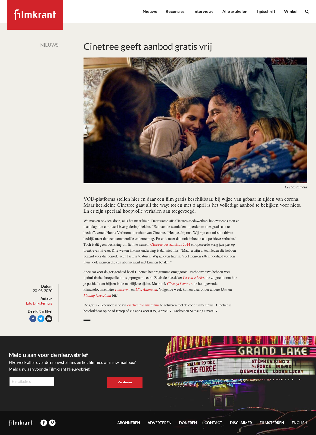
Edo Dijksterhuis (39, 303)
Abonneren (128, 423)
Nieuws (150, 11)
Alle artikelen (234, 11)
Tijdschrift (265, 11)
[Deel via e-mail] (48, 318)
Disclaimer (241, 423)
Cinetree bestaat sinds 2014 (170, 244)
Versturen (125, 382)
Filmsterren (272, 423)
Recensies (175, 11)
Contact (213, 423)
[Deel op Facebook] (32, 318)
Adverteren (159, 423)
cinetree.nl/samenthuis (143, 304)
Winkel (290, 11)
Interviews (203, 11)
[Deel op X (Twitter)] (40, 318)
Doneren (188, 423)
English (299, 423)
